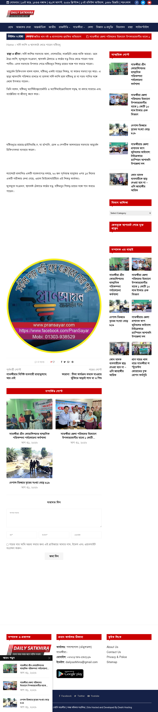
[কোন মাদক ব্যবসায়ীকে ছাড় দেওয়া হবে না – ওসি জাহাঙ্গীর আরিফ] (118, 179)
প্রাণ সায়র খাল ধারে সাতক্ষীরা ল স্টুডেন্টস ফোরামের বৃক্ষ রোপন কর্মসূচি (141, 367)
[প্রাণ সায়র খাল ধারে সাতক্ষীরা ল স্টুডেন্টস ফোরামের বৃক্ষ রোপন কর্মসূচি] (142, 348)
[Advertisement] (95, 13)
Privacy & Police (117, 657)
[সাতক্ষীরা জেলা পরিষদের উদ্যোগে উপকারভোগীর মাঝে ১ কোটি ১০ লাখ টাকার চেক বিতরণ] (79, 414)
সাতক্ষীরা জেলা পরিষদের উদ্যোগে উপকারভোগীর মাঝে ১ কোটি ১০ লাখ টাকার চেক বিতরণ (140, 104)
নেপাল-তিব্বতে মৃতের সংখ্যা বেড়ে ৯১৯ (29, 482)
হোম (10, 27)
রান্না (130, 27)
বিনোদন (120, 27)
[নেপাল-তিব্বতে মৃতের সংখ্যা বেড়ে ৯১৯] (29, 463)
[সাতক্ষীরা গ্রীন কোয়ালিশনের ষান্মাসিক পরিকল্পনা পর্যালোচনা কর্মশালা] (29, 414)
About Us (112, 647)
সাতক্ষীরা (78, 27)
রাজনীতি (63, 27)
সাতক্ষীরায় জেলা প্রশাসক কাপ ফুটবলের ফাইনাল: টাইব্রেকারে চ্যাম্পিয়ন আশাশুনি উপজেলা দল (140, 154)
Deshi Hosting (125, 707)
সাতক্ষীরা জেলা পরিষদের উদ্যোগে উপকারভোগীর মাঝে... (34, 684)
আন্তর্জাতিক (40, 27)
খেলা (90, 27)
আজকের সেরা (23, 27)
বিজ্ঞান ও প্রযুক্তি (104, 27)
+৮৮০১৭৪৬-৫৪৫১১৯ (79, 657)
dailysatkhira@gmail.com (82, 662)
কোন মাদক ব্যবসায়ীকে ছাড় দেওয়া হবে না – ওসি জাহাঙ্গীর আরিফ (139, 182)
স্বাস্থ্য (21, 36)
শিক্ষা (10, 36)
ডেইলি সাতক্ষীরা (59, 707)
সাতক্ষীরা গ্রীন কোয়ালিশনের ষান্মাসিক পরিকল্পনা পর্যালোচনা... (34, 667)
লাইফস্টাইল (142, 27)
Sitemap (112, 662)
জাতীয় (52, 27)
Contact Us (114, 652)
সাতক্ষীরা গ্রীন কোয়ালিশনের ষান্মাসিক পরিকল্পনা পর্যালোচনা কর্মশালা (138, 74)
